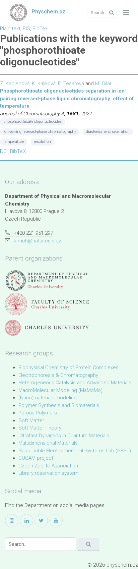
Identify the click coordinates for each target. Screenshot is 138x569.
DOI (4, 151)
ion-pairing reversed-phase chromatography (39, 131)
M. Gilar (103, 83)
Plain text (10, 28)
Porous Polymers (37, 413)
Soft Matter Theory (39, 428)
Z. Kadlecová (14, 83)
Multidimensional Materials (48, 443)
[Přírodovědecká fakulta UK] (47, 304)
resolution (42, 141)
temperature (13, 141)
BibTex (40, 28)
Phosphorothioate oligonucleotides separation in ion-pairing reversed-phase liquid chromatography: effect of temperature (67, 98)
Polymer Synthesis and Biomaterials (58, 405)
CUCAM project (35, 458)
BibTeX (18, 151)
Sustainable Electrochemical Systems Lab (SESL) (74, 451)
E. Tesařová (71, 83)
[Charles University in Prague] (47, 328)
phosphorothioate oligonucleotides (32, 121)
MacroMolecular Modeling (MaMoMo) (60, 390)
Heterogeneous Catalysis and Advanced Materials (74, 383)
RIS (26, 28)
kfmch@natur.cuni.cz (37, 241)
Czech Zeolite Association (48, 466)
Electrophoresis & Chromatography (58, 375)
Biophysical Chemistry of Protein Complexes (68, 367)
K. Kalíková (44, 83)
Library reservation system (48, 473)
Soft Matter (31, 420)
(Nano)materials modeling (47, 398)
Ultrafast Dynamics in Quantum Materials (63, 436)
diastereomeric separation (108, 131)
